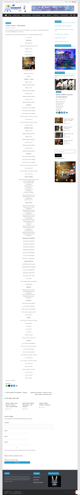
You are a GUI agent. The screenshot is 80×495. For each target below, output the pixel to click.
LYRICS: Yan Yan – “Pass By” (60, 37)
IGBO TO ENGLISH (36, 15)
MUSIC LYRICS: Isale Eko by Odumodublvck (63, 25)
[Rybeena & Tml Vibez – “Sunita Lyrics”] (59, 129)
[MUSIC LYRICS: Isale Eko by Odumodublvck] (65, 84)
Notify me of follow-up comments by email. (13, 455)
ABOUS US (49, 15)
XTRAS (43, 15)
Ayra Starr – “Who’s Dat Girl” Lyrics (61, 41)
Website (6, 442)
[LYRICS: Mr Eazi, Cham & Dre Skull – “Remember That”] (59, 121)
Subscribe (58, 155)
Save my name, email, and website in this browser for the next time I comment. (19, 450)
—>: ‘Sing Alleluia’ (28, 37)
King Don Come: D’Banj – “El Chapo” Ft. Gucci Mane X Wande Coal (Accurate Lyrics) (41, 393)
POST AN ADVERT (64, 15)
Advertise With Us (36, 477)
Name (6, 430)
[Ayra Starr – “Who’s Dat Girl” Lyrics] (59, 142)
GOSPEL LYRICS (16, 15)
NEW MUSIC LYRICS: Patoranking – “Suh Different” (28, 405)
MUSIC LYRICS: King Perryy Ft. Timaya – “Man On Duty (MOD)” (12, 405)
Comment (6, 422)
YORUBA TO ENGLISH (26, 15)
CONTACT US (56, 15)
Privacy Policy (36, 479)
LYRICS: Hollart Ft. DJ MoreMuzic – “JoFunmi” (16, 392)
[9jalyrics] (5, 15)
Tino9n (14, 27)
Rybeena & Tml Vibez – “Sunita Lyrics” (25, 1)
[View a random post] (74, 15)
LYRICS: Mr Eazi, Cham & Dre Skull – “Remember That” (69, 120)
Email (6, 436)
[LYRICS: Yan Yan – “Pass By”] (59, 135)
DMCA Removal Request (38, 482)
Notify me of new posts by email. (11, 459)
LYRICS (9, 15)
